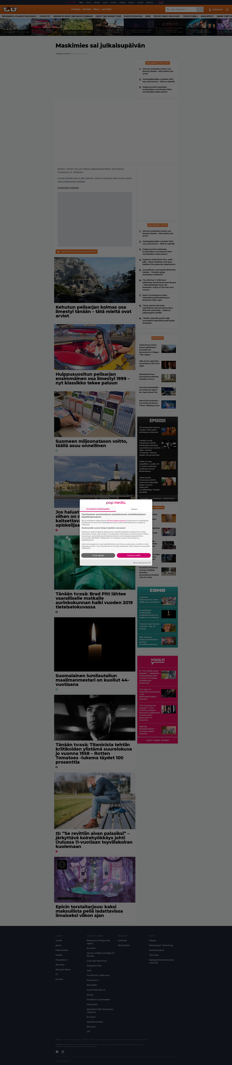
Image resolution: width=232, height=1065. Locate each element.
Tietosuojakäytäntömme (142, 563)
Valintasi (134, 509)
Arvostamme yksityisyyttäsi (97, 509)
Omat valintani (98, 555)
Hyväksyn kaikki (133, 555)
